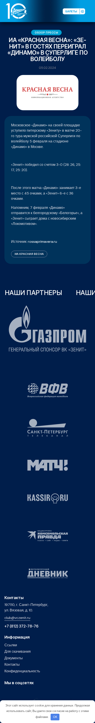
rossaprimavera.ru (42, 241)
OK (55, 717)
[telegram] (27, 692)
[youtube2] (13, 692)
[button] (91, 10)
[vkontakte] (7, 692)
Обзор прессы (46, 32)
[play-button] (20, 692)
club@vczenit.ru (17, 617)
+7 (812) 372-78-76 (21, 626)
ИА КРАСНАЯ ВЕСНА (29, 254)
